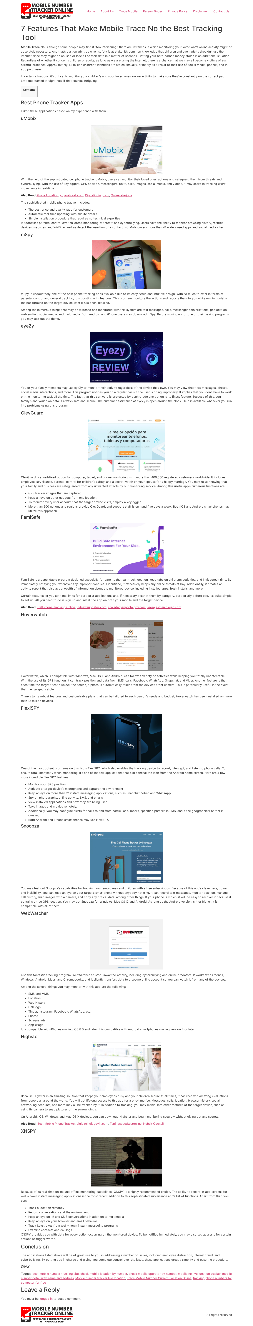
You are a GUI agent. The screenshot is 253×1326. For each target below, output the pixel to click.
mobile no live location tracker (199, 1273)
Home (91, 11)
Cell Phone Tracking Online (56, 607)
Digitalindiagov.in (97, 195)
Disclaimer (200, 11)
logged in (46, 1298)
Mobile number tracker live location (100, 1278)
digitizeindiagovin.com (92, 1123)
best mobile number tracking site (55, 1273)
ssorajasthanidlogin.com (164, 607)
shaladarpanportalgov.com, (127, 607)
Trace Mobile (128, 11)
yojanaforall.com (71, 195)
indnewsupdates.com (91, 607)
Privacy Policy (178, 11)
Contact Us (221, 11)
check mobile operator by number (152, 1273)
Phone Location (47, 195)
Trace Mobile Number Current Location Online (159, 1278)
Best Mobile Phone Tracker (56, 1123)
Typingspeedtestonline (126, 1123)
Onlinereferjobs (121, 195)
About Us (107, 11)
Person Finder (152, 11)
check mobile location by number (103, 1273)
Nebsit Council (153, 1123)
